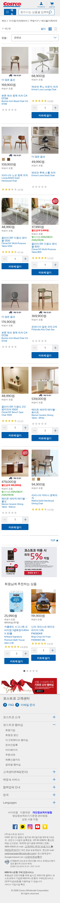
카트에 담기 (45, 115)
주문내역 (10, 754)
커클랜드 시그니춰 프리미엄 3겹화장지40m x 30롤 (16, 630)
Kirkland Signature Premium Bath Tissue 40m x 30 (14, 639)
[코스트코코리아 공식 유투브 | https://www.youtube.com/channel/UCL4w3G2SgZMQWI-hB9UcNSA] (38, 827)
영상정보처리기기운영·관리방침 (30, 815)
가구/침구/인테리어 (18, 20)
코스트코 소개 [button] (11, 717)
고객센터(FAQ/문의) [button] (15, 772)
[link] (15, 72)
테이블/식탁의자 (49, 20)
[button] (51, 12)
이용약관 (25, 812)
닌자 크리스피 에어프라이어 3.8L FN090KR (43, 630)
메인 (4, 20)
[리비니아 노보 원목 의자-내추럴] (4, 160)
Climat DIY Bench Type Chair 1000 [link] (12, 413)
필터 (43, 28)
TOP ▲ (54, 540)
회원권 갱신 (11, 735)
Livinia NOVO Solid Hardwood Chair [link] (11, 179)
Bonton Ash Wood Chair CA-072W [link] (15, 339)
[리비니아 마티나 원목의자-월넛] (39, 479)
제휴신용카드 (12, 759)
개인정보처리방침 (42, 812)
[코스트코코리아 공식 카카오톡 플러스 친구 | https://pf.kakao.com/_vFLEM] (23, 827)
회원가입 (10, 730)
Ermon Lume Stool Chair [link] (43, 175)
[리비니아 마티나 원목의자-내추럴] (34, 479)
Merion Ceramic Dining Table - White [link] (42, 416)
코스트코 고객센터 (16, 698)
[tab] (30, 717)
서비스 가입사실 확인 (15, 884)
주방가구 (34, 20)
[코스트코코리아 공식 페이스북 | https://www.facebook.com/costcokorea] (15, 827)
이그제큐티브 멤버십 (16, 739)
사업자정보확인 (33, 856)
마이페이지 (11, 749)
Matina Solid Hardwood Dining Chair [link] (43, 502)
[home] (12, 4)
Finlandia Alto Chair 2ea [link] (43, 329)
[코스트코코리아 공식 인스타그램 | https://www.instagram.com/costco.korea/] (30, 827)
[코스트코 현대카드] (29, 575)
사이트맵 (13, 812)
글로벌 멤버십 (13, 764)
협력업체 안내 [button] (11, 787)
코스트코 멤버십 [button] (13, 725)
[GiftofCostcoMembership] (29, 692)
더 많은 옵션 (8, 79)
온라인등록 (11, 744)
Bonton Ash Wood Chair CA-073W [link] (15, 102)
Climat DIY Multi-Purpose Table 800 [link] (44, 250)
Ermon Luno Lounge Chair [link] (44, 89)
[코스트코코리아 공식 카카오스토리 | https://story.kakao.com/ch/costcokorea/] (44, 827)
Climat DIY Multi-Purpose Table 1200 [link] (14, 244)
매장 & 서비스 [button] (11, 779)
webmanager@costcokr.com (20, 853)
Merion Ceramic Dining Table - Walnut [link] (12, 505)
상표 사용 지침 (30, 819)
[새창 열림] (7, 862)
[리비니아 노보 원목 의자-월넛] (9, 160)
